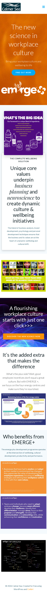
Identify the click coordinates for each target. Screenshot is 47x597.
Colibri (30, 589)
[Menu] (43, 7)
